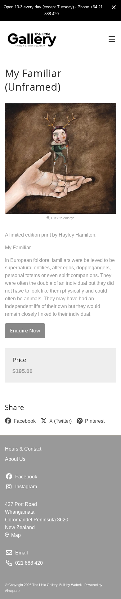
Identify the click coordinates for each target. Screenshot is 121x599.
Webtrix (77, 585)
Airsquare (12, 591)
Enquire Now (25, 330)
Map (16, 535)
